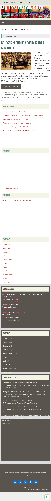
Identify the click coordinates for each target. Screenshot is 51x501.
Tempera (37, 489)
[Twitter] (20, 482)
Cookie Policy (6, 423)
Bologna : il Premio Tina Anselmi (28, 403)
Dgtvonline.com (33, 95)
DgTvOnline (23, 95)
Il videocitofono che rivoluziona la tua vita (16, 200)
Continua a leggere (10, 86)
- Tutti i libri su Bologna (10, 188)
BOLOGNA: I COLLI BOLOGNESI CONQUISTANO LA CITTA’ (23, 131)
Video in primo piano (10, 312)
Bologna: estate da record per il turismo (17, 123)
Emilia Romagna (26, 92)
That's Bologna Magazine (12, 301)
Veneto (5, 305)
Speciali (5, 293)
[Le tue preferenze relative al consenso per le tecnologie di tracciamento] (47, 497)
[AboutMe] (36, 482)
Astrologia (6, 248)
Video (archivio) (8, 308)
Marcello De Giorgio (14, 98)
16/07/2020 (13, 92)
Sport (5, 297)
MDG (5, 92)
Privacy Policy (6, 421)
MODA (5, 271)
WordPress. (45, 489)
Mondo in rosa (8, 275)
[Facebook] (31, 482)
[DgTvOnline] (15, 482)
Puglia (5, 286)
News (34, 92)
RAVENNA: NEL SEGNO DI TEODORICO (16, 119)
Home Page (26, 487)
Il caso (5, 263)
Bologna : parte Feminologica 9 (14, 112)
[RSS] (25, 482)
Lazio (5, 267)
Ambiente (6, 245)
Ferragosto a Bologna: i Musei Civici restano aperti (20, 127)
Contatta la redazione (18, 2)
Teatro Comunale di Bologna (32, 98)
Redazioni (40, 92)
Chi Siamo (4, 2)
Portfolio (6, 282)
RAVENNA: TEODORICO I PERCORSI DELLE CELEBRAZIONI (23, 116)
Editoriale (6, 256)
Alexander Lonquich (11, 95)
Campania (6, 252)
